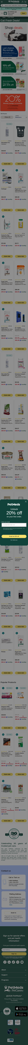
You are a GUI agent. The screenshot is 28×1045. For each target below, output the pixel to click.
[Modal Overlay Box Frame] (14, 522)
